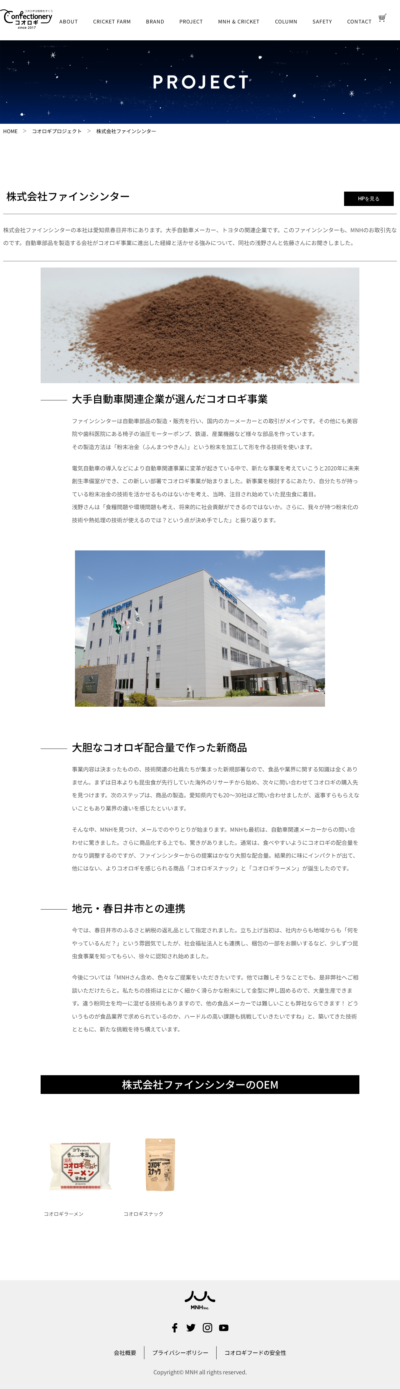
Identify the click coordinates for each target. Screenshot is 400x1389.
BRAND (155, 21)
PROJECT (191, 21)
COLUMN (286, 21)
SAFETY (322, 21)
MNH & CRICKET (239, 21)
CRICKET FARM (112, 21)
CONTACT (359, 21)
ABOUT (68, 21)
